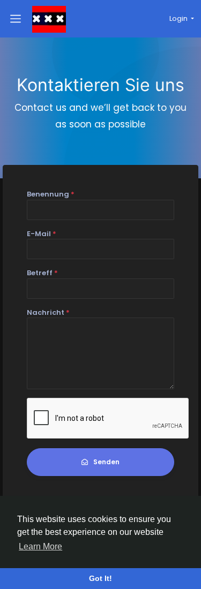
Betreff (42, 273)
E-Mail (41, 234)
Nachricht (48, 312)
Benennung (51, 194)
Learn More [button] (40, 546)
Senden (106, 461)
